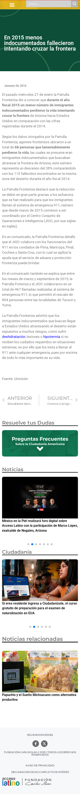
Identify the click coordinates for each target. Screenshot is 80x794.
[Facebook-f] (35, 743)
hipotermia (51, 337)
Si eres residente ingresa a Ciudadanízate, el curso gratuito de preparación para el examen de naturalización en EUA (39, 608)
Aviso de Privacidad (40, 765)
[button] (12, 5)
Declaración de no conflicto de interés (40, 772)
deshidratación (13, 337)
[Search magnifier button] (74, 3)
